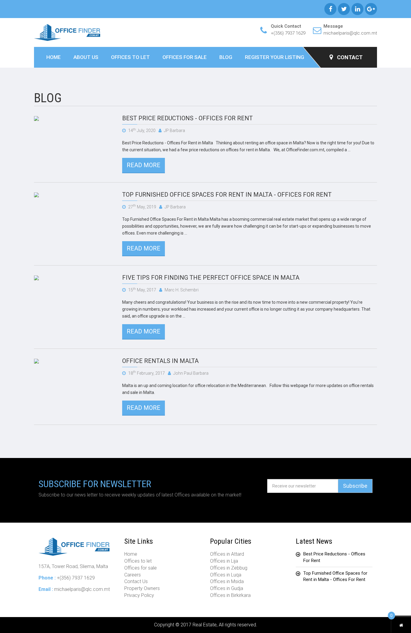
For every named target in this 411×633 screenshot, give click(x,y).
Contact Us (136, 581)
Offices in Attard (227, 554)
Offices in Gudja (226, 588)
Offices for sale (184, 57)
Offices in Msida (227, 581)
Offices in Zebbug (228, 568)
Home (53, 57)
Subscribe (355, 486)
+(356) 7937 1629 (288, 33)
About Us (85, 57)
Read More (143, 165)
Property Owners (142, 588)
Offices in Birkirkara (230, 595)
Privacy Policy (139, 595)
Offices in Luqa (225, 575)
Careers (132, 575)
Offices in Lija (224, 561)
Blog (225, 57)
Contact (349, 57)
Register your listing (274, 57)
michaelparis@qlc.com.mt (350, 33)
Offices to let (130, 57)
